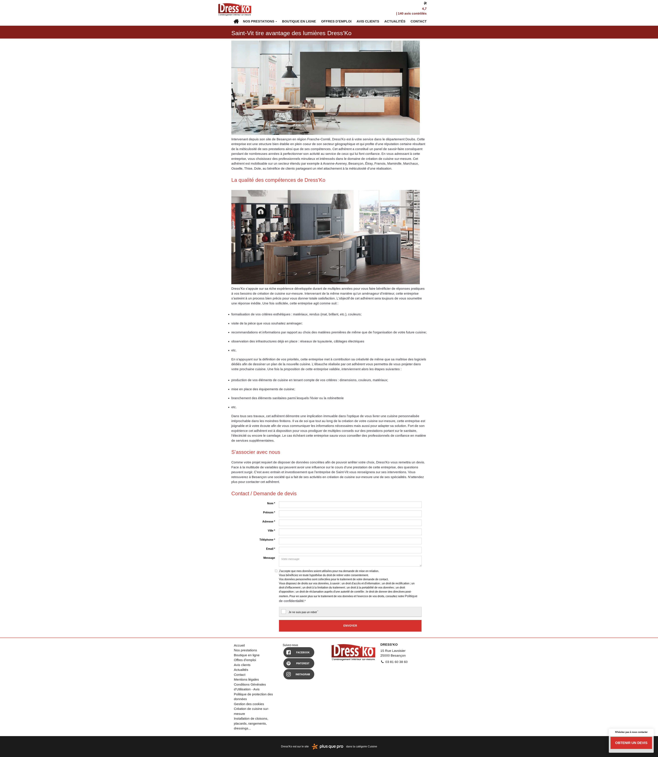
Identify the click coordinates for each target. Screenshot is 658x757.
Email (270, 548)
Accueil (236, 21)
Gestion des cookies (249, 704)
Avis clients (368, 21)
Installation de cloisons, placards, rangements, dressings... (251, 723)
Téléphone (267, 539)
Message (269, 557)
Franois (380, 163)
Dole (257, 168)
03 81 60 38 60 (396, 662)
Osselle (236, 168)
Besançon (355, 163)
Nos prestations (259, 21)
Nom (271, 503)
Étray (369, 163)
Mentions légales (246, 679)
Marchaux (410, 163)
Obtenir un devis (631, 743)
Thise (248, 168)
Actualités (394, 21)
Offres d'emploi (336, 21)
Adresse (268, 521)
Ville (271, 530)
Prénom (269, 512)
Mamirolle (394, 163)
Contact (419, 21)
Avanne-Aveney (335, 163)
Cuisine (372, 746)
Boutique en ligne (299, 21)
